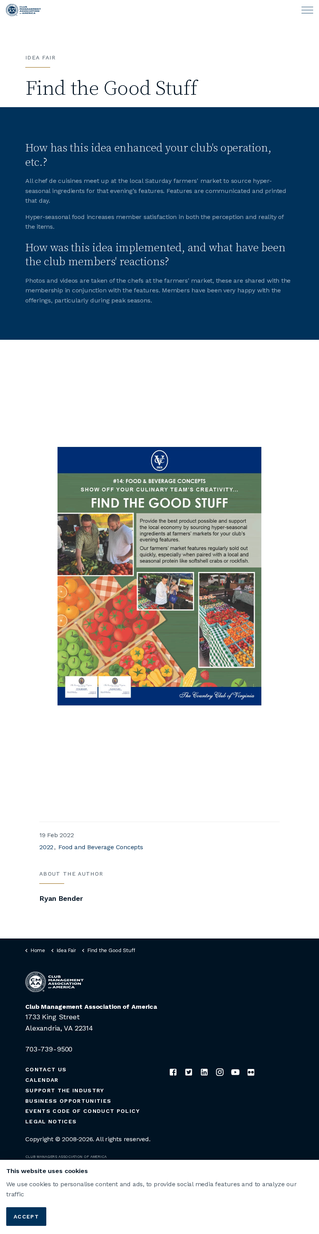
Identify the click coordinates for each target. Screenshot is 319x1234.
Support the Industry (64, 1090)
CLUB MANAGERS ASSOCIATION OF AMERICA (66, 1156)
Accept (26, 1216)
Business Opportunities (68, 1101)
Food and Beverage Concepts (100, 847)
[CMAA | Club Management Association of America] (23, 10)
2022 (46, 847)
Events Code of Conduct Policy (82, 1111)
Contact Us (46, 1069)
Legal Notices (51, 1121)
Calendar (42, 1080)
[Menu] (307, 10)
